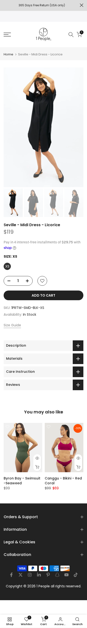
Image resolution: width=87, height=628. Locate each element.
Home (8, 54)
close (81, 5)
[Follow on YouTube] (66, 575)
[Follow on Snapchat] (57, 575)
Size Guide (12, 325)
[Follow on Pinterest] (48, 575)
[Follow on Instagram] (30, 575)
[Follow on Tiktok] (75, 575)
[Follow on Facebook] (11, 575)
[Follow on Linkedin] (39, 575)
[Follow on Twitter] (20, 575)
